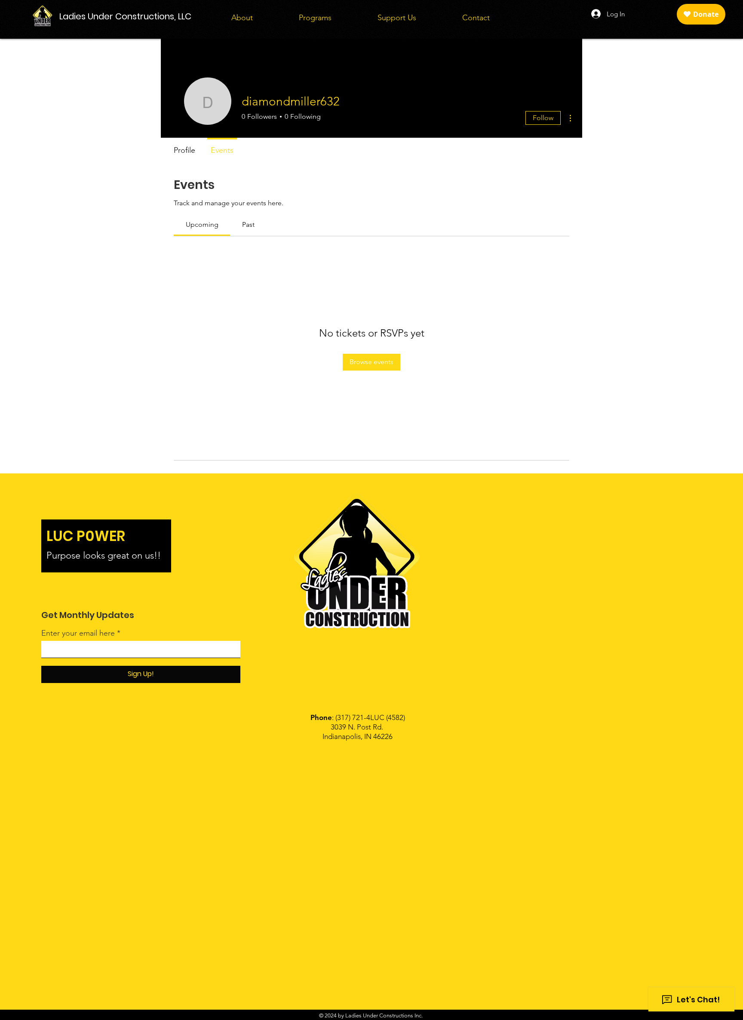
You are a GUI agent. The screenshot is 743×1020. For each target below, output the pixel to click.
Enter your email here (78, 633)
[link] (202, 224)
